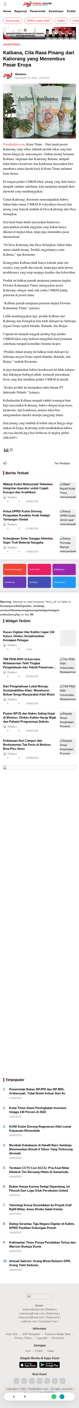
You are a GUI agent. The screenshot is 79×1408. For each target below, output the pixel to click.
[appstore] (28, 1365)
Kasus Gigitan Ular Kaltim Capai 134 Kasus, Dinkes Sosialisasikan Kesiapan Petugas (28, 636)
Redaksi (20, 74)
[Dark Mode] (75, 4)
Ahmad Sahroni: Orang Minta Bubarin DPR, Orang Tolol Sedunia (40, 1263)
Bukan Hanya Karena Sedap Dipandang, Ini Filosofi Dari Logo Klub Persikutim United (39, 1188)
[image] (68, 490)
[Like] (8, 1396)
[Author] (8, 75)
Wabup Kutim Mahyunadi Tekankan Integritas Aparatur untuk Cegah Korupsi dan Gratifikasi (28, 488)
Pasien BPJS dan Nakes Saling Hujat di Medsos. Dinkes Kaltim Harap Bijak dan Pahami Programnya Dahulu (29, 717)
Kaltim (61, 20)
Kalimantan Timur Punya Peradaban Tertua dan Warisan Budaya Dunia (42, 1244)
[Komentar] (20, 1396)
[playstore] (49, 1365)
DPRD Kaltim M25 (38, 20)
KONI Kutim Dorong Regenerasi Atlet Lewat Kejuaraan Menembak (40, 1128)
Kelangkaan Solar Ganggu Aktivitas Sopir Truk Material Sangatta (28, 540)
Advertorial (12, 44)
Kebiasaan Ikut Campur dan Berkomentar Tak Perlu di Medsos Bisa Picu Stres (27, 744)
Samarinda (13, 20)
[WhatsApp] (53, 1396)
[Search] (69, 4)
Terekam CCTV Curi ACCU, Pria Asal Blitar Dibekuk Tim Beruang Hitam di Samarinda (39, 1170)
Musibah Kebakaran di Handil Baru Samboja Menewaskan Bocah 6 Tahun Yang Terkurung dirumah (41, 1149)
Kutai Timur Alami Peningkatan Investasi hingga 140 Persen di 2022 (37, 1110)
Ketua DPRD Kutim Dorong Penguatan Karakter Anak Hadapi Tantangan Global (26, 515)
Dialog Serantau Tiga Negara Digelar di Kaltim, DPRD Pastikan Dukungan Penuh (42, 1226)
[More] (55, 501)
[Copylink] (62, 1396)
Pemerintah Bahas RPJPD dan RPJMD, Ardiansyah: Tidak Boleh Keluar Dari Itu (37, 1091)
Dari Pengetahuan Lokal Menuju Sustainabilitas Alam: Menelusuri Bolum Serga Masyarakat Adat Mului (28, 690)
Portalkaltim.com (14, 144)
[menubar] (5, 4)
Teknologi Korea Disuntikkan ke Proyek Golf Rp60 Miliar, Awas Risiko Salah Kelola (40, 1207)
